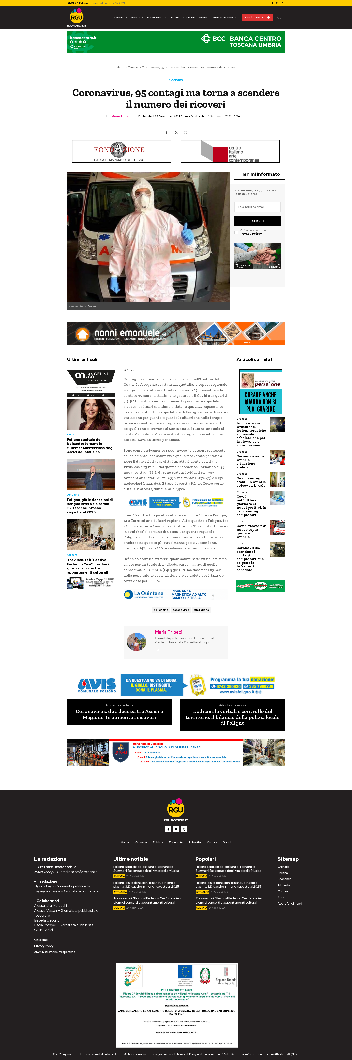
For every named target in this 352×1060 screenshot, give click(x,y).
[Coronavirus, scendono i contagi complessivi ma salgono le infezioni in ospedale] (277, 549)
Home (121, 67)
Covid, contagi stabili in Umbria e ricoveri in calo (251, 482)
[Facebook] (272, 3)
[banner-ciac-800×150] (230, 151)
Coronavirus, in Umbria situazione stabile (250, 461)
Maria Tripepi (121, 116)
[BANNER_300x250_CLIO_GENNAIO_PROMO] (257, 262)
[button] (279, 17)
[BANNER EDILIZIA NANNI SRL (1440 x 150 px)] (176, 333)
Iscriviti (258, 221)
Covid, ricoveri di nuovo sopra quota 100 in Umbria (251, 531)
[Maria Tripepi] (139, 642)
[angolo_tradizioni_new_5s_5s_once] (91, 383)
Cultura (72, 434)
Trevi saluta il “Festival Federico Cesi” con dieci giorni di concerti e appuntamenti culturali (88, 566)
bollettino (161, 610)
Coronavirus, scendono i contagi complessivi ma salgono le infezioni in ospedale (250, 559)
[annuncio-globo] (260, 586)
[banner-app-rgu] (91, 583)
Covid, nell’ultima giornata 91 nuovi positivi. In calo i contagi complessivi (251, 505)
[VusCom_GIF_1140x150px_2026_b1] (176, 45)
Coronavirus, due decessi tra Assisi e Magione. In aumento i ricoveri (119, 714)
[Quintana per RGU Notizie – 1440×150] (176, 594)
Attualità (73, 494)
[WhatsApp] (185, 132)
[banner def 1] (176, 757)
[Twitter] (282, 3)
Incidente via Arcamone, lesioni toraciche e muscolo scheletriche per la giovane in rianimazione (251, 434)
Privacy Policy (250, 233)
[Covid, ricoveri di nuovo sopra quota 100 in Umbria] (277, 527)
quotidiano (201, 610)
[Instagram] (277, 3)
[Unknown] (176, 502)
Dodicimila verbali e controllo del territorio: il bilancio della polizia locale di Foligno (232, 717)
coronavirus (181, 610)
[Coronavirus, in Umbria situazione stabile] (277, 457)
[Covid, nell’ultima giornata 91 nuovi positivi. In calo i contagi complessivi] (277, 498)
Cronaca (133, 67)
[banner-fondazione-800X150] (121, 151)
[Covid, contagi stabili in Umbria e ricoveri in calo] (277, 479)
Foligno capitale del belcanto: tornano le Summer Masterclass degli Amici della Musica (91, 445)
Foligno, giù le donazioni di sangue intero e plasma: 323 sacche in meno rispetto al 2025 (90, 505)
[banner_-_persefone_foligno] (260, 391)
